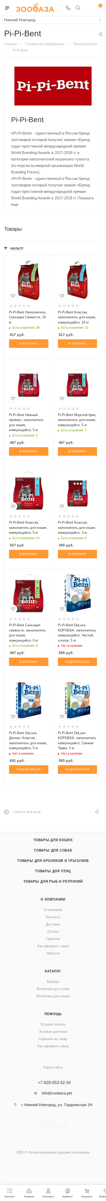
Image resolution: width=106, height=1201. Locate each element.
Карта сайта (53, 1067)
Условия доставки (53, 1032)
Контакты (53, 917)
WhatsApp (59, 1122)
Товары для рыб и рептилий (53, 881)
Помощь (53, 1014)
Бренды (53, 982)
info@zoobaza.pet (57, 1093)
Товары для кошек (53, 840)
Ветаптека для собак (53, 989)
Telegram (46, 1122)
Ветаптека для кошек (53, 996)
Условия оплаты (53, 1024)
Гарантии (53, 939)
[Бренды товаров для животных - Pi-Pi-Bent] (53, 86)
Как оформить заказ (53, 946)
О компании (53, 899)
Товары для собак (53, 850)
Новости (53, 953)
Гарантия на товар (53, 1039)
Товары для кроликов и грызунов (53, 861)
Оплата (53, 931)
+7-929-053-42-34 (54, 1083)
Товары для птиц (53, 871)
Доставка (53, 924)
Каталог (53, 971)
